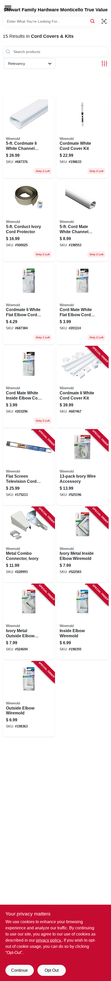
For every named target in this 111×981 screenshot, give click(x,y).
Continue (19, 970)
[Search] (93, 21)
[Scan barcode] (104, 21)
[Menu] (8, 8)
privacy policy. (49, 940)
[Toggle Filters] (104, 64)
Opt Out (52, 970)
